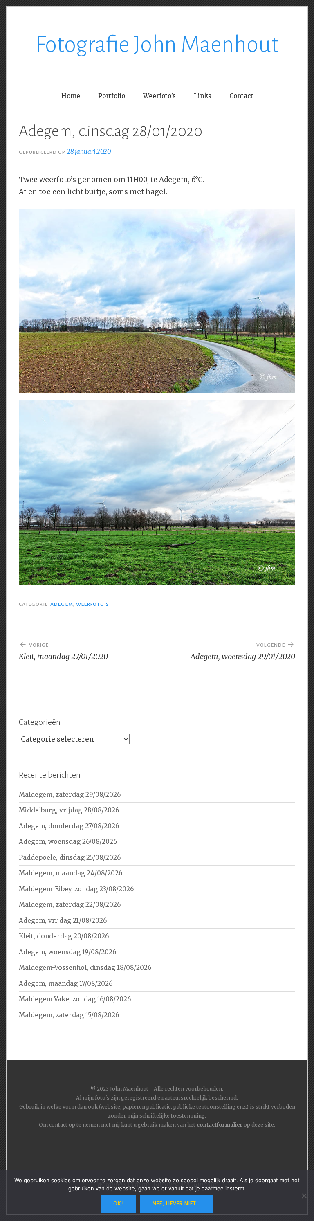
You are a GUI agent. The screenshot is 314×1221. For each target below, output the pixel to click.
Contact (241, 96)
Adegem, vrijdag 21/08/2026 (63, 920)
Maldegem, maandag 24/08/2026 (70, 873)
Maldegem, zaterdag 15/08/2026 (69, 1015)
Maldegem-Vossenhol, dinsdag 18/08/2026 (85, 967)
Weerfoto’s (159, 96)
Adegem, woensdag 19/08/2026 (67, 952)
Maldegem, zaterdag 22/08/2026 (70, 904)
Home (70, 96)
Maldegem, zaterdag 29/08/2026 (70, 794)
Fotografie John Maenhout (157, 44)
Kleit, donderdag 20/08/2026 (64, 936)
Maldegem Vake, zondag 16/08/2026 (75, 999)
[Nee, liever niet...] (304, 1196)
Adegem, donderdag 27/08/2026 (69, 826)
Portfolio (111, 96)
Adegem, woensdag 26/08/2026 (68, 841)
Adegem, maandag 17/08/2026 (65, 983)
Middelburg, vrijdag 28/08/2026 (69, 810)
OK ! (118, 1204)
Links (202, 96)
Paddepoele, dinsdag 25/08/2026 (70, 857)
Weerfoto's (92, 604)
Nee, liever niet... (177, 1204)
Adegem (61, 604)
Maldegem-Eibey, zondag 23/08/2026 (76, 889)
